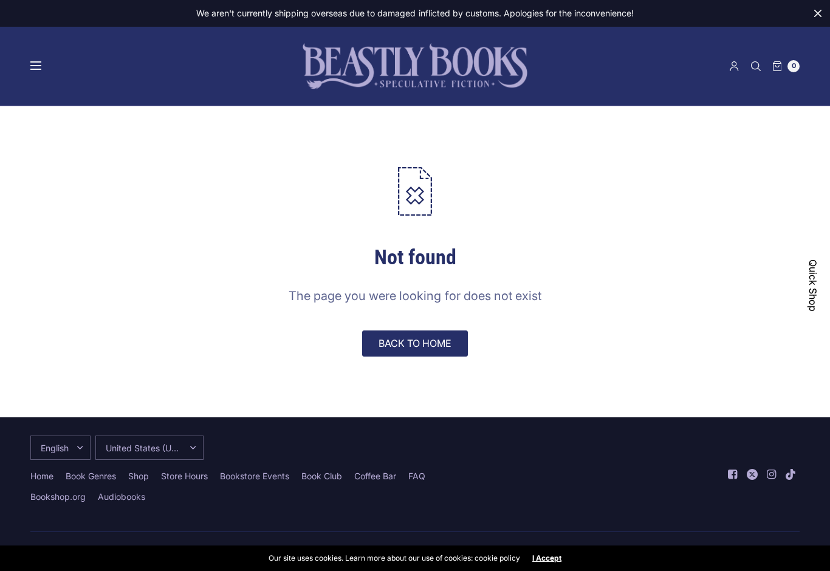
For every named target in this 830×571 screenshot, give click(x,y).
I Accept (546, 558)
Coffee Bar (375, 476)
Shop (138, 476)
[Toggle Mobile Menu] (43, 66)
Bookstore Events (254, 476)
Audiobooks (121, 496)
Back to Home (415, 343)
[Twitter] (752, 474)
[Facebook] (732, 474)
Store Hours (184, 476)
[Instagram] (771, 474)
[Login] (734, 66)
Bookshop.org (58, 496)
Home (41, 476)
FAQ (416, 476)
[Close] (818, 13)
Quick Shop (813, 285)
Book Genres (91, 476)
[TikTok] (791, 474)
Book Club (321, 476)
